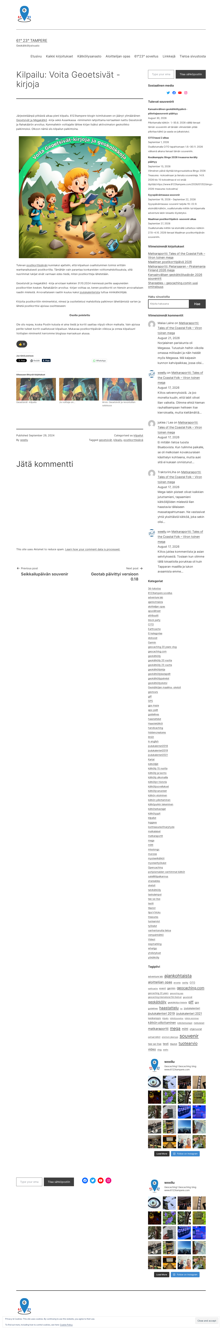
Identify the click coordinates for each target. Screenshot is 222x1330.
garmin (171, 988)
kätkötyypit (154, 813)
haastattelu (169, 1008)
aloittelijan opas (156, 606)
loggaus (152, 822)
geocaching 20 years (158, 993)
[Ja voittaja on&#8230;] (79, 389)
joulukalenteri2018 (158, 745)
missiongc (153, 849)
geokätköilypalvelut (158, 678)
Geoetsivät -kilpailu (26, 402)
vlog (159, 1049)
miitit (150, 844)
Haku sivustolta (159, 296)
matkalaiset (154, 831)
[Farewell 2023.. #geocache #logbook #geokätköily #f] (199, 1126)
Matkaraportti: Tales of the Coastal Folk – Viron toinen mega (176, 255)
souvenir (189, 1036)
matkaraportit (155, 835)
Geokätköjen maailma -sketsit (164, 687)
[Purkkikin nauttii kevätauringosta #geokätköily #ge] (154, 1112)
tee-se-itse (154, 898)
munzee (152, 854)
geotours (153, 691)
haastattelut (154, 718)
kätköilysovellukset (158, 786)
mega (151, 840)
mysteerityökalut (157, 862)
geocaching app (176, 993)
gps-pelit (153, 710)
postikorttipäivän (37, 265)
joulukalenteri (192, 1008)
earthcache (153, 988)
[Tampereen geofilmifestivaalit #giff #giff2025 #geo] (184, 1082)
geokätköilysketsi (157, 683)
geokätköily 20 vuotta (160, 660)
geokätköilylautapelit (159, 673)
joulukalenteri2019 (158, 750)
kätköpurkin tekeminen (160, 804)
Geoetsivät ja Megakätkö (31, 120)
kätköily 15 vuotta (157, 768)
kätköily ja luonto (157, 772)
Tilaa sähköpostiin (191, 74)
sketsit (151, 885)
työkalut (152, 925)
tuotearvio (188, 1043)
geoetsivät (105, 440)
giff (150, 696)
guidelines (153, 714)
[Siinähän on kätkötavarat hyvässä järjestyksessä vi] (169, 1082)
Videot (151, 939)
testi (166, 1043)
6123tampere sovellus (160, 593)
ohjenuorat (196, 1029)
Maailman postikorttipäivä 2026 (170, 262)
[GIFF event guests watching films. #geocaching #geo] (154, 1141)
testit (151, 903)
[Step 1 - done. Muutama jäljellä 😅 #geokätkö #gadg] (184, 1112)
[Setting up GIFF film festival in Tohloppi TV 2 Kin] (169, 1141)
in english (153, 741)
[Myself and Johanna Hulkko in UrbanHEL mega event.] (184, 1141)
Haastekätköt (155, 723)
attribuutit (153, 615)
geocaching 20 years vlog (162, 646)
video (152, 1049)
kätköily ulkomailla (158, 777)
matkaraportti (158, 1029)
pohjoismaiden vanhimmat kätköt (166, 871)
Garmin (152, 642)
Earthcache (154, 628)
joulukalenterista (90, 292)
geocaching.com (157, 651)
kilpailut (138, 435)
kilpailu (117, 440)
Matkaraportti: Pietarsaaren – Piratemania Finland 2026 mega (176, 268)
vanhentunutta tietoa (159, 930)
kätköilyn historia (157, 781)
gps (197, 1002)
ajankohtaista (155, 601)
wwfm (165, 1050)
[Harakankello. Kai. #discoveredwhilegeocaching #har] (169, 1097)
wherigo (152, 948)
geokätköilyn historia (177, 1002)
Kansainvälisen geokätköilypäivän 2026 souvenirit (175, 276)
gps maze (153, 705)
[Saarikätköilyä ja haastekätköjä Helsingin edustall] (184, 1126)
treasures (153, 916)
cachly (185, 982)
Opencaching (155, 867)
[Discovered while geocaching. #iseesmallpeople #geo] (154, 1126)
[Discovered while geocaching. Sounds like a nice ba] (199, 1097)
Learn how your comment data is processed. (92, 549)
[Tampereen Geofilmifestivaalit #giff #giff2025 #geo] (199, 1082)
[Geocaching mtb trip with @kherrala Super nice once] (199, 1141)
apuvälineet (154, 610)
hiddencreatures (157, 732)
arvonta (177, 982)
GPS (150, 700)
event (162, 988)
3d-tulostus (154, 588)
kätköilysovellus (176, 1018)
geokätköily (154, 656)
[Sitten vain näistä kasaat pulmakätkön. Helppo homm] (199, 1112)
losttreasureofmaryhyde (161, 826)
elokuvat (152, 637)
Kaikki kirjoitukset (59, 56)
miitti (185, 1028)
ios (181, 1009)
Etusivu (36, 56)
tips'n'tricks (154, 912)
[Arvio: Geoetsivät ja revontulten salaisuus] (122, 389)
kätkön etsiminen (157, 795)
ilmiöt (151, 737)
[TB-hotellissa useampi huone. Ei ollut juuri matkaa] (169, 1126)
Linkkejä (169, 56)
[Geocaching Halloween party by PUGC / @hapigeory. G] (154, 1097)
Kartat (151, 759)
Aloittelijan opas (118, 56)
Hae (197, 304)
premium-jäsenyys (170, 1037)
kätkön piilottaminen (159, 799)
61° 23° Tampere (31, 40)
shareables (154, 881)
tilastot (152, 908)
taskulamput (155, 894)
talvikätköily (154, 889)
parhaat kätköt (154, 1037)
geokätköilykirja (156, 669)
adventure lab (155, 597)
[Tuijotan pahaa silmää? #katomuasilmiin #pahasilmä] (154, 1082)
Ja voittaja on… (67, 402)
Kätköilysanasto (89, 56)
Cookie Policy (66, 1324)
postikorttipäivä (133, 440)
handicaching (155, 727)
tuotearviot (154, 921)
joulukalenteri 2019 (161, 1013)
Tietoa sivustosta (193, 56)
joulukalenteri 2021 (189, 1013)
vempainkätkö (156, 934)
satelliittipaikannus (158, 876)
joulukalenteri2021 (158, 754)
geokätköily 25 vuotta (160, 664)
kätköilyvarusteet (157, 790)
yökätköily (153, 957)
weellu (24, 440)
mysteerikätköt (156, 858)
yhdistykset (154, 952)
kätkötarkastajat (157, 808)
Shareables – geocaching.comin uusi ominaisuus (173, 284)
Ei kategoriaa (155, 633)
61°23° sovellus (146, 56)
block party (154, 620)
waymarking (155, 943)
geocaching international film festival (165, 997)
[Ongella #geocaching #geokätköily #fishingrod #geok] (184, 1097)
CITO (151, 624)
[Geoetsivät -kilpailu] (36, 389)
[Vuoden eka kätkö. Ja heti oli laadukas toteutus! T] (169, 1112)
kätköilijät (153, 764)
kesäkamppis (154, 1018)
